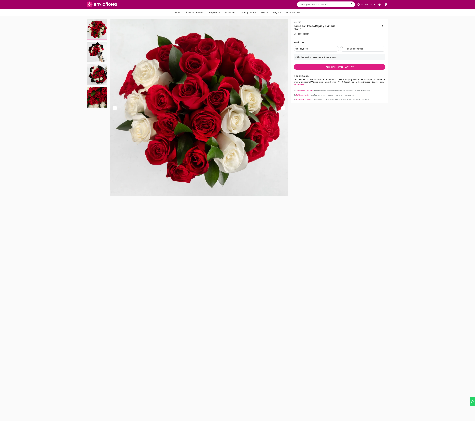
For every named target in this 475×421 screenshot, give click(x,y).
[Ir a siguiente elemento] (283, 108)
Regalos (277, 12)
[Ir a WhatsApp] (472, 401)
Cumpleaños (214, 12)
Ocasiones (230, 12)
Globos (264, 12)
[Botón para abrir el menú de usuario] (379, 4)
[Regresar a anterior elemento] (115, 108)
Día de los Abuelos (194, 12)
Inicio (177, 12)
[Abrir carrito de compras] (386, 4)
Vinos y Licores (293, 12)
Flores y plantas (248, 12)
